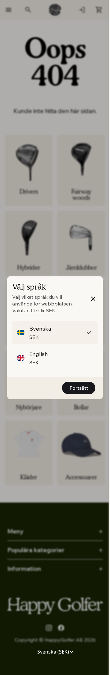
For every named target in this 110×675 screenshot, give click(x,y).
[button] (55, 332)
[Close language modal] (93, 299)
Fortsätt (78, 388)
